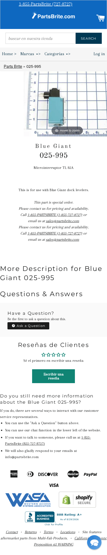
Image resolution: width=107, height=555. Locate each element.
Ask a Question (31, 326)
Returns (31, 532)
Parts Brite (13, 66)
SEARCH (89, 38)
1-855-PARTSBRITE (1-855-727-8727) (54, 214)
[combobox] (40, 38)
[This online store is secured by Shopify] (77, 506)
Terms (48, 532)
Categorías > (58, 53)
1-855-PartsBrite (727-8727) (45, 4)
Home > (9, 53)
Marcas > (30, 53)
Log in (99, 53)
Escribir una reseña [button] (54, 376)
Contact (12, 532)
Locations (67, 532)
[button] (94, 542)
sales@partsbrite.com (62, 221)
